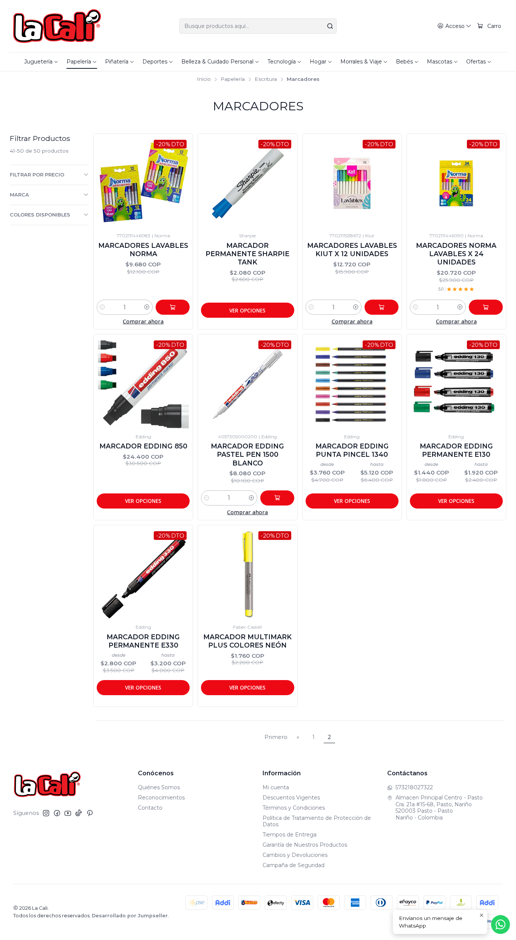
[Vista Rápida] (102, 190)
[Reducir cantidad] (102, 307)
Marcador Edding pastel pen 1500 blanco (247, 454)
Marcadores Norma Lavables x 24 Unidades (456, 253)
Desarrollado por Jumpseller (130, 915)
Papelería (233, 79)
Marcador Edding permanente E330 (143, 641)
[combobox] (258, 26)
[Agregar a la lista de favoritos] (102, 172)
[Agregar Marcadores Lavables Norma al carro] (173, 307)
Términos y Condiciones (294, 807)
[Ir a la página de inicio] (57, 26)
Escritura (266, 79)
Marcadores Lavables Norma (143, 249)
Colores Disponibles (40, 215)
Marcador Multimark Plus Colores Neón (247, 641)
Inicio (204, 79)
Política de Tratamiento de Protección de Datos (317, 821)
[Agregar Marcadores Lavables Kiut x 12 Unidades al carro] (382, 307)
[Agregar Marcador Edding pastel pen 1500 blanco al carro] (277, 498)
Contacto (150, 807)
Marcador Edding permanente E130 (456, 450)
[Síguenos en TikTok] (78, 813)
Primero (275, 737)
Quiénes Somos (159, 787)
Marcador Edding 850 (143, 446)
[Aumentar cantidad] (147, 307)
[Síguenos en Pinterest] (90, 813)
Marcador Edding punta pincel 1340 (352, 450)
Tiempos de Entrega (290, 834)
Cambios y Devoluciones (295, 855)
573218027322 (414, 787)
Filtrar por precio (37, 175)
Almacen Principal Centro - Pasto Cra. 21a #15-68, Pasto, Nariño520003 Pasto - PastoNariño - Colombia (439, 807)
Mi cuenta (276, 787)
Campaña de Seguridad (293, 865)
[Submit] (330, 26)
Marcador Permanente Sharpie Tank (247, 253)
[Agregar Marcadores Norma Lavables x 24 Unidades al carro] (486, 307)
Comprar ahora (143, 321)
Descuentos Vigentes (291, 797)
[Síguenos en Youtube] (67, 813)
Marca (19, 195)
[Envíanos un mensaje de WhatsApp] (500, 924)
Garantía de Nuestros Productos (305, 844)
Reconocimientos (161, 797)
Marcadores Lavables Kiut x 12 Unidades (352, 249)
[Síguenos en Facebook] (57, 813)
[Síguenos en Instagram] (46, 813)
